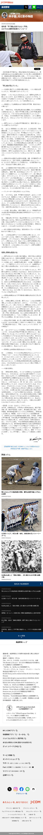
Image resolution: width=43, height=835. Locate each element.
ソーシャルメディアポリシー (15, 814)
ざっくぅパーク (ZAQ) (11, 746)
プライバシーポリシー (29, 808)
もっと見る (21, 635)
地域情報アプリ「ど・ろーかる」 (15, 734)
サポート (15, 763)
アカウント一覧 (21, 793)
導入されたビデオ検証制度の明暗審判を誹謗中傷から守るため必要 (21, 591)
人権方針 (30, 814)
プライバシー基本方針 (12, 808)
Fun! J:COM (17, 767)
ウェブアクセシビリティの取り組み (11, 811)
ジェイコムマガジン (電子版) (13, 738)
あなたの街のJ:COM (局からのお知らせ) (17, 742)
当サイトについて (34, 817)
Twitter (26, 7)
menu (38, 7)
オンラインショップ (10, 759)
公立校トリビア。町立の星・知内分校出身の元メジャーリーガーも (21, 598)
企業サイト (7, 775)
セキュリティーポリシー (32, 811)
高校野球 (5, 7)
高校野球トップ (21, 642)
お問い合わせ (25, 821)
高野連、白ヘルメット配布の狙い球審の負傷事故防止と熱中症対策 (21, 613)
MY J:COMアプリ (9, 730)
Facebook (30, 7)
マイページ (12, 771)
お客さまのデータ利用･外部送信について (13, 817)
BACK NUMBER (21, 584)
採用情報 (14, 821)
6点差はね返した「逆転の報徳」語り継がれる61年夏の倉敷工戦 (20, 605)
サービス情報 (7, 755)
